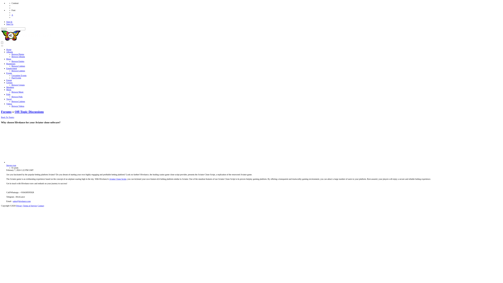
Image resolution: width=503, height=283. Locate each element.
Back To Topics (7, 117)
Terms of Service (30, 206)
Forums (6, 111)
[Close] (2, 45)
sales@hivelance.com (22, 201)
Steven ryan (11, 165)
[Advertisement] (254, 144)
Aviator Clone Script (117, 179)
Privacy (19, 206)
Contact (41, 206)
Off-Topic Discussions (29, 111)
